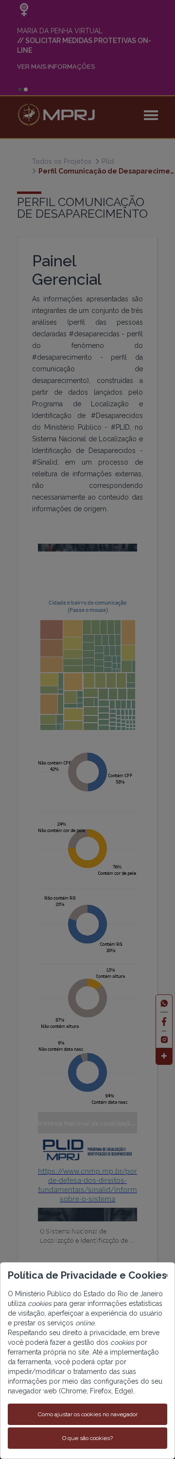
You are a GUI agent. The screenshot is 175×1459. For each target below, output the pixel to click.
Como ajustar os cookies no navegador (88, 1414)
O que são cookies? (87, 1438)
